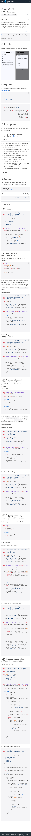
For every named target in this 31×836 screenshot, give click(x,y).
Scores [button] (10, 39)
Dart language (5, 834)
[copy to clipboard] (28, 93)
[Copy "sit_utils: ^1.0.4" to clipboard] (13, 9)
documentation (5, 90)
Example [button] (18, 35)
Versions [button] (3, 39)
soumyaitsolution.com (22, 12)
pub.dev (14, 136)
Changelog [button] (11, 35)
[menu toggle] (2, 1)
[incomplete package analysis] (9, 14)
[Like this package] (27, 14)
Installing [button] (24, 35)
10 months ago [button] (10, 12)
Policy (21, 834)
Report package (15, 834)
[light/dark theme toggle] (29, 1)
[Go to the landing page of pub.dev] (9, 1)
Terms (26, 834)
